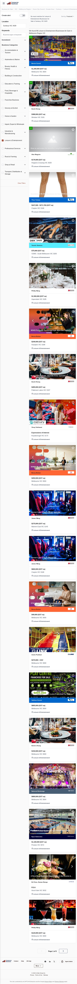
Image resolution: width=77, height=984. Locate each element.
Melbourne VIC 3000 (39, 481)
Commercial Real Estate (13, 3)
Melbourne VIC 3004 (39, 72)
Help (23, 961)
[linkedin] (49, 961)
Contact (16, 961)
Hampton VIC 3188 (38, 345)
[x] (54, 961)
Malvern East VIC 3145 (40, 527)
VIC (16, 9)
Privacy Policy (49, 981)
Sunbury (60, 9)
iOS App (29, 961)
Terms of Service (61, 981)
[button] (14, 15)
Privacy (31, 975)
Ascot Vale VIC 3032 (39, 890)
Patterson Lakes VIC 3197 (41, 390)
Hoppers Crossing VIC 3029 (42, 163)
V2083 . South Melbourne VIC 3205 (45, 254)
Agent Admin (68, 961)
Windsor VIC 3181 (38, 117)
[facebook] (45, 961)
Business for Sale (7, 9)
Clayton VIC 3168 (38, 208)
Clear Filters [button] (21, 183)
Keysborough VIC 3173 (40, 436)
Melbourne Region (26, 9)
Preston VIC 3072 (38, 845)
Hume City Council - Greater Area (45, 9)
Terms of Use (39, 975)
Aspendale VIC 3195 (39, 299)
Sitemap (46, 975)
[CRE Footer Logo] (6, 961)
